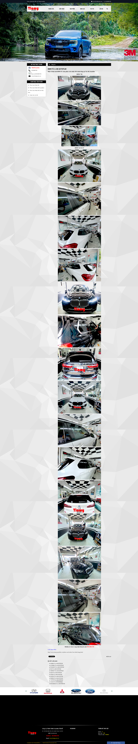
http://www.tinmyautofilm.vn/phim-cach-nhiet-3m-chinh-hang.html (65, 652)
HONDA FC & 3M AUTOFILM (56, 663)
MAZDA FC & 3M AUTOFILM (56, 678)
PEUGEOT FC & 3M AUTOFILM (57, 667)
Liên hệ (101, 9)
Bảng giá (82, 9)
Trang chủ (51, 9)
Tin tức (92, 9)
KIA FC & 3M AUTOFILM (55, 669)
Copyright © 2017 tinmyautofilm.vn (33, 742)
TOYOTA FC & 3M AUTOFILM (56, 680)
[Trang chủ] (49, 64)
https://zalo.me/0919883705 (35, 73)
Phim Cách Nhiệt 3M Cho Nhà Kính (35, 91)
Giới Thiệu (61, 9)
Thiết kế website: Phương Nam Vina (49, 742)
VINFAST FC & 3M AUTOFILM (56, 670)
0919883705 (108, 1)
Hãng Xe (53, 64)
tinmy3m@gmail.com (97, 1)
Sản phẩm (72, 9)
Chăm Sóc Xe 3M (34, 95)
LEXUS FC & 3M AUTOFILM (56, 682)
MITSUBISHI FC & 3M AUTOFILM (57, 683)
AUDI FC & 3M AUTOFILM (56, 672)
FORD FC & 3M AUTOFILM (56, 674)
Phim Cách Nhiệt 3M (34, 85)
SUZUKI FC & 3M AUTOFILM (56, 676)
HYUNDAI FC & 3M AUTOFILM (57, 665)
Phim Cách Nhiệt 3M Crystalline (37, 87)
